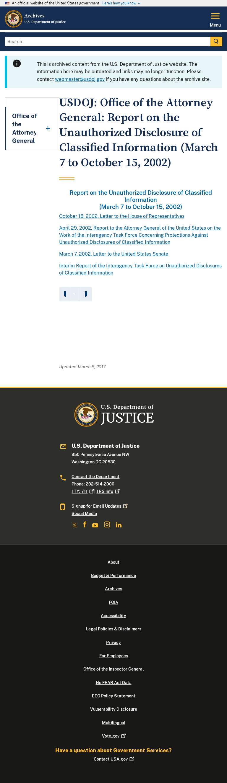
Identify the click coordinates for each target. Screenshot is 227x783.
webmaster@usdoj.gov (80, 79)
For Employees (113, 655)
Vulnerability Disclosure (113, 709)
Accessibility (113, 615)
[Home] (36, 26)
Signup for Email (96, 506)
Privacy (113, 642)
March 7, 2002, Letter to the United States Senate (113, 254)
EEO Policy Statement (113, 696)
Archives (113, 588)
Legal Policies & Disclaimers (113, 629)
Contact (111, 759)
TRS (104, 491)
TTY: (79, 491)
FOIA (113, 602)
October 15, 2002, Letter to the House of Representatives (121, 216)
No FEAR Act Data (114, 682)
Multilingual (113, 722)
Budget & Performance (113, 575)
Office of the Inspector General (113, 669)
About (113, 562)
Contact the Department (95, 476)
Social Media (84, 513)
